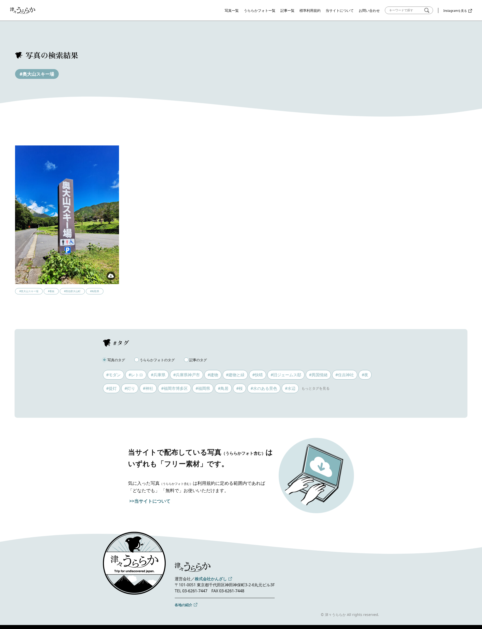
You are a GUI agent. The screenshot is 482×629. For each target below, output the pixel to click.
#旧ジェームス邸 (286, 375)
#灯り (130, 388)
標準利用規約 (310, 10)
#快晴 (257, 375)
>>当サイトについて (149, 501)
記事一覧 (287, 10)
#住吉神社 (344, 375)
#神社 (148, 388)
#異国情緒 (318, 375)
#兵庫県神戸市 (186, 375)
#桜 (239, 388)
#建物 (213, 375)
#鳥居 (223, 388)
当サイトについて (340, 10)
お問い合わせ (369, 10)
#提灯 (111, 388)
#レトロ (136, 375)
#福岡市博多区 (174, 388)
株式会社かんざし (211, 579)
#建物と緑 (235, 375)
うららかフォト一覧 (259, 10)
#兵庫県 (158, 375)
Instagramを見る (455, 11)
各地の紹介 (183, 604)
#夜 (365, 375)
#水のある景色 (264, 388)
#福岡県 (203, 388)
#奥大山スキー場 (37, 74)
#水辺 (290, 388)
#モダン (113, 375)
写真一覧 (232, 10)
